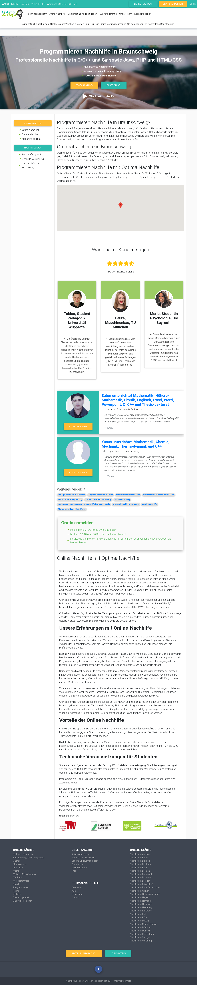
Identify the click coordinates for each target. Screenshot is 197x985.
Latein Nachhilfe (149, 504)
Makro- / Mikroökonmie (24, 874)
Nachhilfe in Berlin (139, 857)
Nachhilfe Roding (122, 499)
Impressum (77, 894)
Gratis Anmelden (173, 3)
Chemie (16, 860)
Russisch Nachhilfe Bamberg (126, 504)
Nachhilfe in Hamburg (140, 900)
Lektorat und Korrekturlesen (82, 13)
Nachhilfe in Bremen (140, 870)
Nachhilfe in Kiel (138, 914)
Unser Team (125, 13)
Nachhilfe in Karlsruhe (140, 910)
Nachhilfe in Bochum (140, 864)
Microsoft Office (21, 880)
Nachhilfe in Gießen (139, 890)
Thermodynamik (21, 897)
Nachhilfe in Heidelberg (141, 907)
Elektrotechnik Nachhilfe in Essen (158, 495)
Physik (16, 884)
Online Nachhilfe (57, 13)
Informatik (18, 867)
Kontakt (75, 897)
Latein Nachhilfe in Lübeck (128, 495)
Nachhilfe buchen (78, 426)
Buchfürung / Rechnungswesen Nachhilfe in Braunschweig (84, 504)
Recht (16, 890)
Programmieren (20, 887)
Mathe (16, 870)
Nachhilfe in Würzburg (141, 940)
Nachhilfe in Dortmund (141, 877)
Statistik (17, 894)
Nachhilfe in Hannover (141, 904)
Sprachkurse (78, 864)
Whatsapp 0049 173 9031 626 (62, 3)
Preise (74, 870)
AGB (74, 890)
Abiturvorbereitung (80, 854)
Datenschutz (78, 887)
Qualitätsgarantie (108, 13)
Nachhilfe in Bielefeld (140, 860)
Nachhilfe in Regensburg (142, 934)
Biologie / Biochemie (23, 854)
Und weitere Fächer (22, 900)
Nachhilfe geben (142, 13)
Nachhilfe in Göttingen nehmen (145, 894)
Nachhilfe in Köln (138, 917)
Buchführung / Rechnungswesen (29, 857)
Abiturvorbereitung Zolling (70, 499)
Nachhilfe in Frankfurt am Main (145, 887)
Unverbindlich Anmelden (83, 953)
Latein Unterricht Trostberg (98, 499)
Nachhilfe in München (140, 927)
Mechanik (17, 877)
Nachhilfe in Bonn (138, 867)
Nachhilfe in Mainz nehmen (143, 924)
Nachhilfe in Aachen (140, 854)
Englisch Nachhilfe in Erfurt (101, 495)
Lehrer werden (143, 3)
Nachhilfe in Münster (140, 930)
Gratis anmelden (33, 123)
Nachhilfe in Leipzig (139, 920)
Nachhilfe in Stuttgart (140, 937)
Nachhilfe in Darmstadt (141, 874)
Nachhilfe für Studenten (83, 857)
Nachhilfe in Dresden (140, 880)
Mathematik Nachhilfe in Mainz (72, 509)
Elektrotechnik (20, 864)
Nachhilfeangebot (36, 13)
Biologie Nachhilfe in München (71, 495)
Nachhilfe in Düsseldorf (141, 884)
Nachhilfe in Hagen (139, 897)
